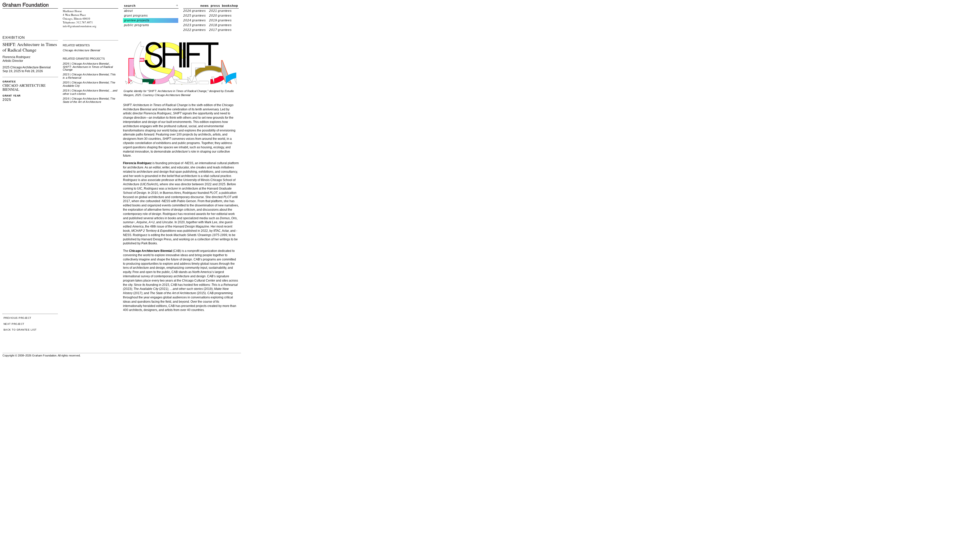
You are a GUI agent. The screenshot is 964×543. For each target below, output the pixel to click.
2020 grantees (220, 15)
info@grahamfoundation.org (79, 26)
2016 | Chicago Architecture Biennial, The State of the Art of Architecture (89, 100)
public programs (136, 25)
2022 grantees (194, 30)
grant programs (136, 15)
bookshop (230, 6)
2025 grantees (194, 15)
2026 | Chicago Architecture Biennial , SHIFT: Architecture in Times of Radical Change (88, 66)
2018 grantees (220, 25)
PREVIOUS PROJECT (17, 317)
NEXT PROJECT (14, 324)
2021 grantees (220, 11)
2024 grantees (194, 20)
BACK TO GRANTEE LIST (20, 329)
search (130, 6)
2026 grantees (194, 11)
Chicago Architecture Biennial (81, 50)
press (215, 6)
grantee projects (137, 20)
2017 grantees (220, 30)
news (204, 6)
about (128, 11)
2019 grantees (220, 20)
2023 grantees (194, 25)
